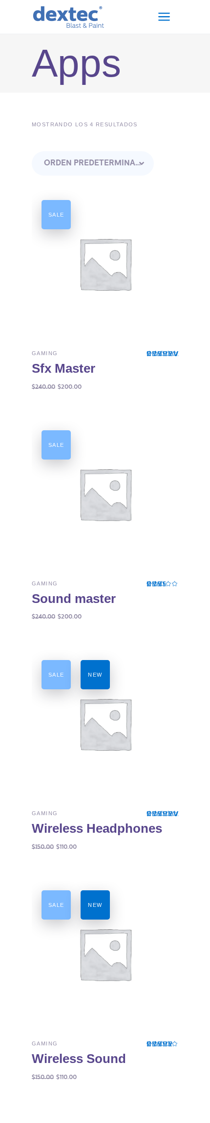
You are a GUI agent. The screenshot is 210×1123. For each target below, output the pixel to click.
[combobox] (93, 163)
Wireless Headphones (97, 828)
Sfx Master (63, 368)
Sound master (74, 598)
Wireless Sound (79, 1058)
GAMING (45, 353)
